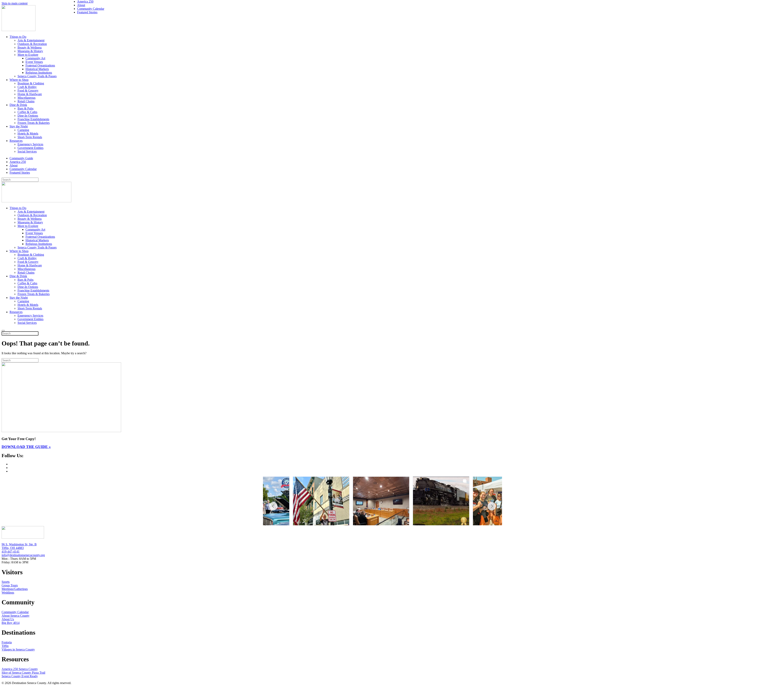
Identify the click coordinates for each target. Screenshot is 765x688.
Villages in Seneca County (18, 649)
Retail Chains (26, 101)
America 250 (18, 161)
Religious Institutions (39, 72)
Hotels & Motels (28, 133)
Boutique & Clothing (31, 83)
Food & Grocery (28, 90)
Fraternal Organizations (40, 65)
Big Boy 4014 (11, 622)
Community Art (35, 58)
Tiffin (5, 646)
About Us (8, 619)
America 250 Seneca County (20, 669)
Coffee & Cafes (27, 112)
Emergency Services (30, 144)
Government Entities (30, 148)
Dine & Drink (18, 105)
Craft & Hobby (27, 87)
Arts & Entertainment (31, 40)
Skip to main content (14, 3)
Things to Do (18, 36)
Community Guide (21, 158)
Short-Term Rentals (30, 137)
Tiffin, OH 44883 (13, 548)
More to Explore (28, 54)
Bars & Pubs (25, 108)
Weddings (8, 592)
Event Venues (34, 62)
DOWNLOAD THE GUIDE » (26, 447)
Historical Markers (37, 69)
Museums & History (30, 51)
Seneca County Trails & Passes (37, 76)
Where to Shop (19, 79)
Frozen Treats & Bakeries (34, 122)
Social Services (27, 151)
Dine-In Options (28, 115)
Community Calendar (23, 169)
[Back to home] (18, 30)
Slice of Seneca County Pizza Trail (23, 672)
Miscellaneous (26, 97)
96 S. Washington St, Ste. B (19, 544)
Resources (16, 140)
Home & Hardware (30, 94)
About (14, 165)
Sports (6, 581)
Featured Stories (20, 172)
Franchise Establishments (33, 119)
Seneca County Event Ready (20, 676)
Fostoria (7, 642)
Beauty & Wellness (30, 47)
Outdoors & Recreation (32, 44)
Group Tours (10, 585)
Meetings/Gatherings (15, 589)
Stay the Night (19, 126)
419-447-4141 (11, 551)
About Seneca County (15, 615)
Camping (23, 130)
